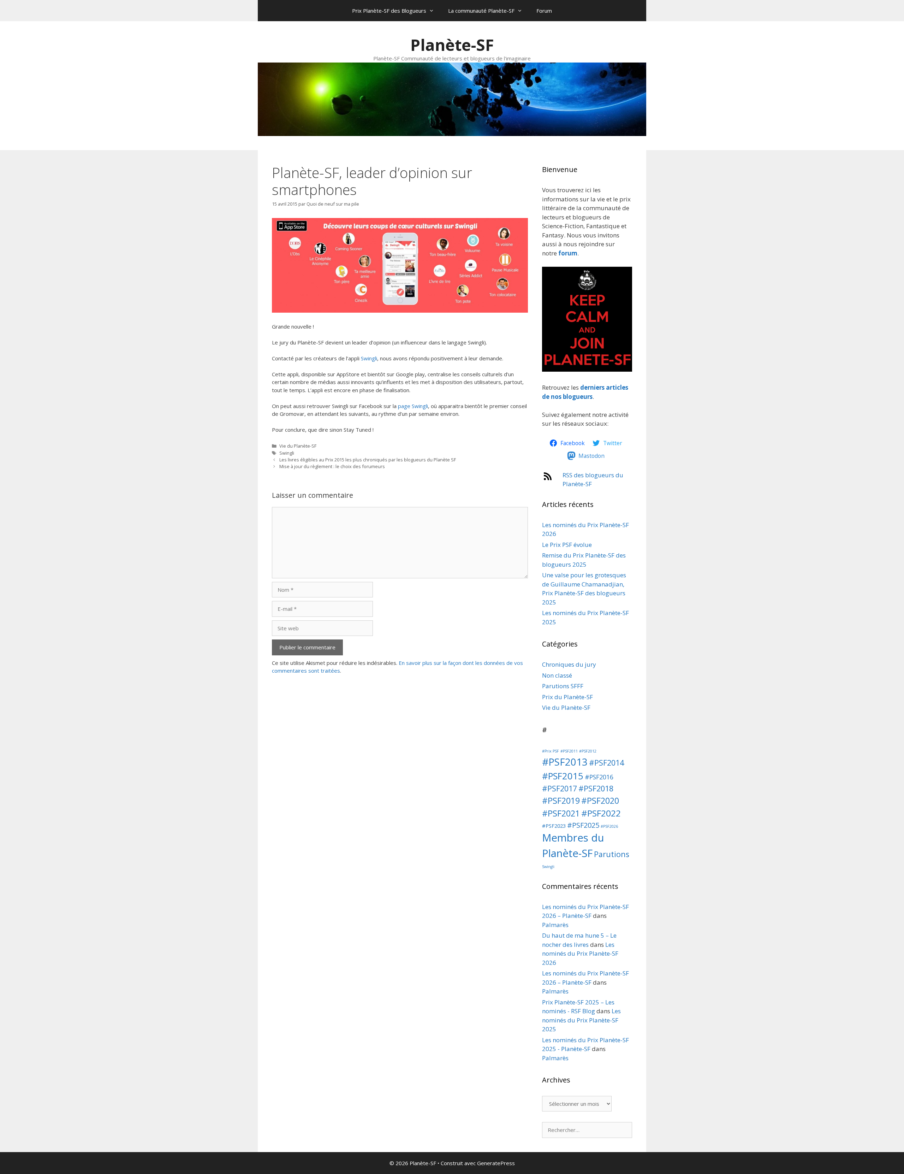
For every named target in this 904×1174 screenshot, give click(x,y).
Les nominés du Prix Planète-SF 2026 (580, 953)
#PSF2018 (595, 788)
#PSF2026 (609, 826)
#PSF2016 (599, 777)
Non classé (557, 675)
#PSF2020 (600, 800)
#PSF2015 (562, 776)
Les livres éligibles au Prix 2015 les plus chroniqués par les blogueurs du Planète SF (367, 459)
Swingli (369, 358)
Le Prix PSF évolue (567, 545)
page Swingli (413, 405)
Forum (544, 10)
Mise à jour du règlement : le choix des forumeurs (332, 466)
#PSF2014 (606, 762)
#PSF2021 (561, 813)
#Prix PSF (550, 751)
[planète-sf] (587, 369)
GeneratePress (496, 1163)
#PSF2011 (569, 751)
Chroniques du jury (569, 664)
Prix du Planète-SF (567, 697)
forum (567, 253)
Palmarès (555, 925)
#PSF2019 (561, 800)
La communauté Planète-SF (481, 10)
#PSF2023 (554, 825)
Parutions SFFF (562, 686)
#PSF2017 (559, 788)
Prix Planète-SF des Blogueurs (389, 10)
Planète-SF (452, 44)
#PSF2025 (583, 825)
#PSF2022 (601, 813)
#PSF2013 (565, 761)
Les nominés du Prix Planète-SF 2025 (581, 1020)
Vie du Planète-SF (297, 446)
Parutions (611, 854)
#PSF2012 (587, 751)
